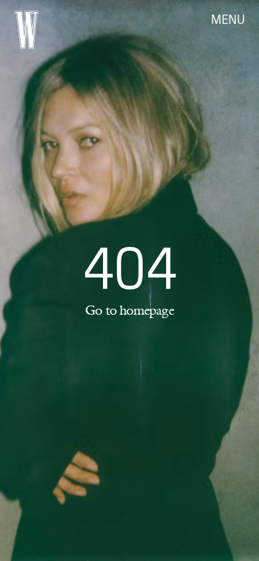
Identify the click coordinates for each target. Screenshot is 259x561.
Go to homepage (129, 310)
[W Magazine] (26, 30)
